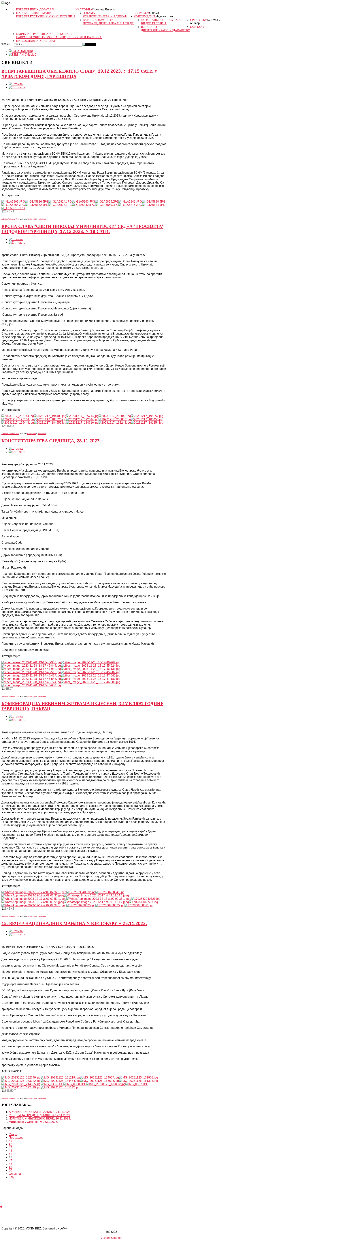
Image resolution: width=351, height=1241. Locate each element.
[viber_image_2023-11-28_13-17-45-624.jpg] (90, 665)
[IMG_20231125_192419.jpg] (21, 1087)
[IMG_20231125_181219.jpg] (60, 1077)
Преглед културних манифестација (46, 16)
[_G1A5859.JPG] (106, 204)
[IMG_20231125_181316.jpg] (138, 1080)
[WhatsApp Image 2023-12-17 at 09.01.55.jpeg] (32, 902)
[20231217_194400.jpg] (50, 416)
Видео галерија (154, 23)
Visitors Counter (111, 1237)
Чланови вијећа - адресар (105, 16)
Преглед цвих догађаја (35, 9)
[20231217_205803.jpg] (115, 419)
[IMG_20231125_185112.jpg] (60, 1087)
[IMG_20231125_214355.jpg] (21, 1084)
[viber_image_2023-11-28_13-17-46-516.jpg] (31, 672)
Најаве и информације (35, 13)
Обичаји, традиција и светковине (44, 33)
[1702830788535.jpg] (109, 905)
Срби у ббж (198, 20)
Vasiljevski (31, 219)
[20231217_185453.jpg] (147, 419)
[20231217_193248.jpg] (115, 422)
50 (10, 1170)
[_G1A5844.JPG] (153, 204)
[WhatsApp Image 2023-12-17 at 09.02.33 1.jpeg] (98, 898)
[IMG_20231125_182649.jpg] (21, 1077)
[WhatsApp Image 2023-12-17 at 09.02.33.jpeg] (32, 895)
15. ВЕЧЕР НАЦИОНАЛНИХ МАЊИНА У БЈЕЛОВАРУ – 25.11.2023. (74, 923)
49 (10, 1167)
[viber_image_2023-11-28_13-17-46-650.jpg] (31, 685)
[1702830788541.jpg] (109, 892)
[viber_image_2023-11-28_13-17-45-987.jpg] (90, 672)
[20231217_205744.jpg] (17, 416)
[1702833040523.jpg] (145, 898)
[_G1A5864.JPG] (13, 204)
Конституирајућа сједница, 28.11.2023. (51, 440)
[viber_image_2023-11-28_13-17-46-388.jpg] (90, 682)
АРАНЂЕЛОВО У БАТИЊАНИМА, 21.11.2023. (40, 1111)
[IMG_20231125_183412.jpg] (105, 1084)
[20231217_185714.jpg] (82, 416)
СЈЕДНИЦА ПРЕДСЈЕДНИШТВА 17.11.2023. (39, 1115)
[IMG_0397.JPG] (136, 1084)
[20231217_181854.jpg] (147, 422)
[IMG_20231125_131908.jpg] (138, 1077)
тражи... (7, 44)
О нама (154, 12)
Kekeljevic (42, 219)
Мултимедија (145, 16)
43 (10, 1147)
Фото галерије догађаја (161, 20)
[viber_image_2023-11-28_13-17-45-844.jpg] (31, 665)
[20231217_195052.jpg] (147, 416)
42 (10, 1144)
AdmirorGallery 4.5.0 (10, 219)
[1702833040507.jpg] (143, 902)
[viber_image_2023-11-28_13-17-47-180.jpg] (90, 678)
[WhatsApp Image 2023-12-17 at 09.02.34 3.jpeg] (96, 895)
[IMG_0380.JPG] (74, 1084)
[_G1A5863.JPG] (83, 201)
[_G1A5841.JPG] (130, 201)
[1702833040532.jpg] (80, 892)
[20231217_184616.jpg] (82, 422)
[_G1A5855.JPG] (106, 201)
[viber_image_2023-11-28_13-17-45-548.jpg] (31, 678)
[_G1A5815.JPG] (13, 208)
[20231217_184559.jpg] (50, 422)
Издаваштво (164, 16)
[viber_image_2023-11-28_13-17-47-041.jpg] (90, 675)
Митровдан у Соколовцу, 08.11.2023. (33, 1121)
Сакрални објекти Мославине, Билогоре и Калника (59, 37)
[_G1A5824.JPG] (60, 201)
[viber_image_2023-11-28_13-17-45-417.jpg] (31, 675)
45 (10, 1154)
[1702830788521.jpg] (139, 905)
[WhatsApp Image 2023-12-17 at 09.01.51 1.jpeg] (33, 898)
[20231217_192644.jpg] (82, 419)
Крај (11, 1177)
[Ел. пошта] (17, 87)
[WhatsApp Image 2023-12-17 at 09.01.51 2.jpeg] (96, 902)
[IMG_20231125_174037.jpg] (99, 1077)
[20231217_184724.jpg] (50, 419)
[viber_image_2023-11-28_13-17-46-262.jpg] (90, 662)
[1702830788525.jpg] (80, 905)
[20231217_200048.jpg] (115, 416)
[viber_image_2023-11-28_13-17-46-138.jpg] (90, 668)
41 (10, 1140)
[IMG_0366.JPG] (52, 1084)
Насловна (84, 9)
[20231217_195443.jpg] (17, 422)
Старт (13, 1134)
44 (10, 1150)
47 (10, 1160)
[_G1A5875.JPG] (130, 204)
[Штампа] (16, 84)
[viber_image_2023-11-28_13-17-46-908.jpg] (31, 662)
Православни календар (36, 40)
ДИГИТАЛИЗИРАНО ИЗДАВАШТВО (165, 30)
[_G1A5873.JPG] (60, 204)
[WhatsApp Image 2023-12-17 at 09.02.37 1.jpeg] (33, 905)
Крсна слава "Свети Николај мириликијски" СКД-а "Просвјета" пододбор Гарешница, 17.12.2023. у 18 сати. (82, 229)
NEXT (10, 211)
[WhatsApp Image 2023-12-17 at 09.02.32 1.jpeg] (33, 892)
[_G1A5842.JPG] (83, 204)
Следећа (15, 1173)
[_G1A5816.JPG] (36, 201)
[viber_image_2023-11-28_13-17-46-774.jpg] (31, 682)
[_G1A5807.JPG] (13, 201)
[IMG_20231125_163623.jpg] (99, 1080)
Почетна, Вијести (104, 9)
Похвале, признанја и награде (108, 23)
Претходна (16, 1137)
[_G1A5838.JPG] (153, 201)
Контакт (197, 26)
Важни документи (98, 20)
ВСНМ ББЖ (141, 13)
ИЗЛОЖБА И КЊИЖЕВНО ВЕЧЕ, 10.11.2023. (40, 1118)
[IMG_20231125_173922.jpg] (21, 1080)
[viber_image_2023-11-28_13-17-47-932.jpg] (31, 668)
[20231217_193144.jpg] (17, 419)
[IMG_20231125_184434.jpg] (60, 1080)
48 (10, 1163)
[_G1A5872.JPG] (36, 204)
